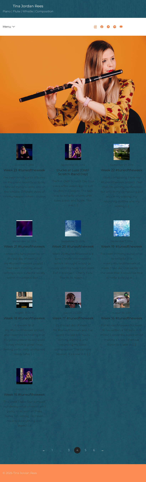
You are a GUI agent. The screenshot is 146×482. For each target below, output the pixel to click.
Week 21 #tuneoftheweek (24, 246)
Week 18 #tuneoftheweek (24, 318)
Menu (7, 26)
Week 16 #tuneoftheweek (121, 318)
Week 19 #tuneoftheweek (121, 246)
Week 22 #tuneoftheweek (121, 170)
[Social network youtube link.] (121, 26)
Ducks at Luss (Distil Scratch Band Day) (73, 172)
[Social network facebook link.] (101, 26)
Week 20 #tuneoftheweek (73, 246)
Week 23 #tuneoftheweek (24, 170)
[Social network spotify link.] (114, 26)
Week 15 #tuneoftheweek (24, 395)
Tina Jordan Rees (28, 6)
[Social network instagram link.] (95, 26)
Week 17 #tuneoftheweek (72, 318)
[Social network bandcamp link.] (108, 26)
